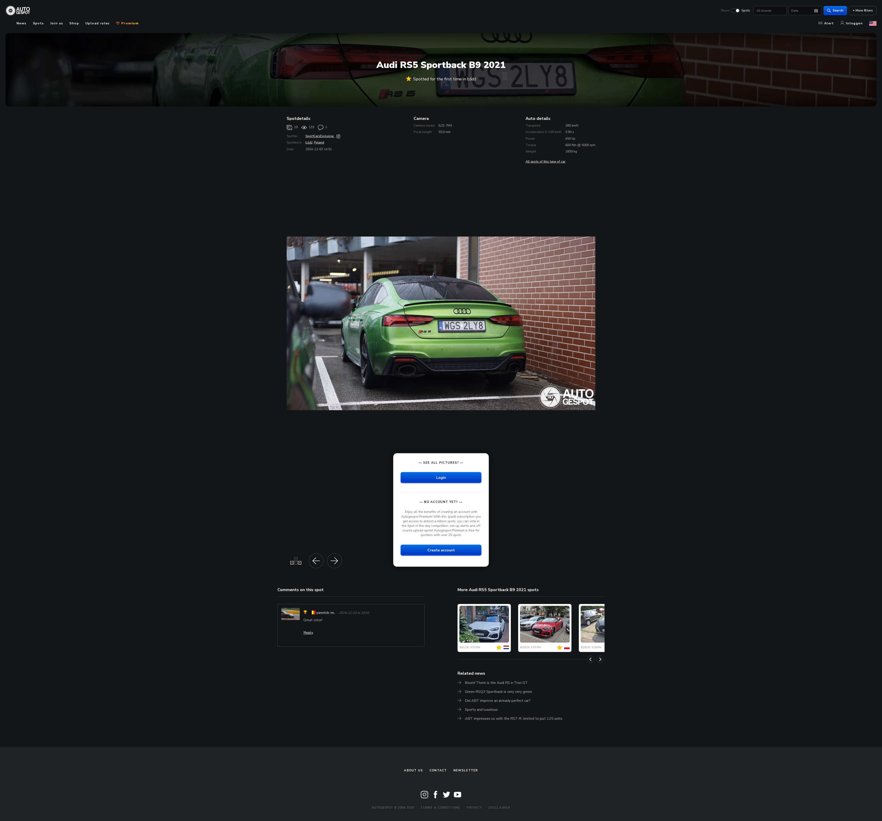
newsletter (465, 770)
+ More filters (863, 10)
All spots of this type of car (545, 161)
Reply (308, 632)
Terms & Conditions (440, 808)
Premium (129, 23)
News (725, 10)
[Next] (600, 659)
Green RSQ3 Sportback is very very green (498, 691)
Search (838, 10)
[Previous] (590, 659)
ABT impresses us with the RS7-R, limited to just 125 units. (514, 718)
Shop (74, 23)
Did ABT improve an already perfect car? (498, 700)
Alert (829, 23)
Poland (319, 142)
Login (441, 477)
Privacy (474, 808)
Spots (745, 10)
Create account (441, 550)
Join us (56, 23)
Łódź (308, 142)
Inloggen (854, 23)
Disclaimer (499, 808)
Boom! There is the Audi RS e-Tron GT (496, 682)
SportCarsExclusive (320, 136)
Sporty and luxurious (481, 709)
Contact (438, 770)
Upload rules (97, 23)
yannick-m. (325, 612)
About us (413, 770)
